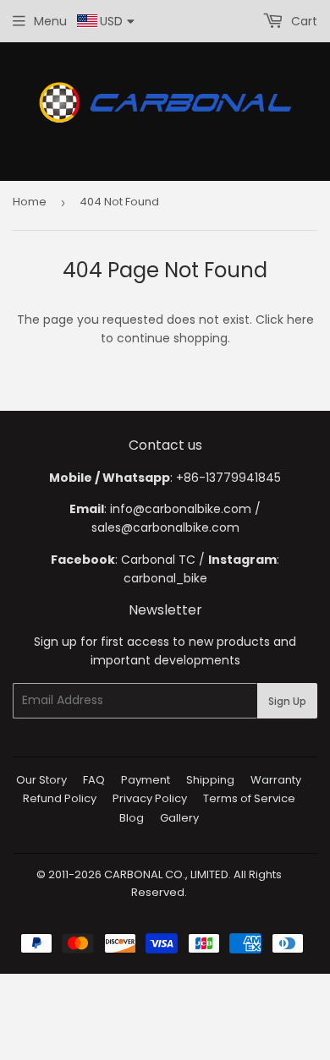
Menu (50, 21)
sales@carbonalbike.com (165, 527)
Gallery (179, 818)
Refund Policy (59, 798)
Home (30, 202)
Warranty (275, 780)
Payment (145, 780)
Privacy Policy (150, 798)
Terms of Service (249, 798)
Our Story (41, 780)
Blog (131, 818)
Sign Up (287, 701)
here (300, 319)
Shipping (210, 780)
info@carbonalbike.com (180, 508)
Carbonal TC (158, 559)
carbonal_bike (165, 578)
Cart (302, 21)
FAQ (94, 780)
